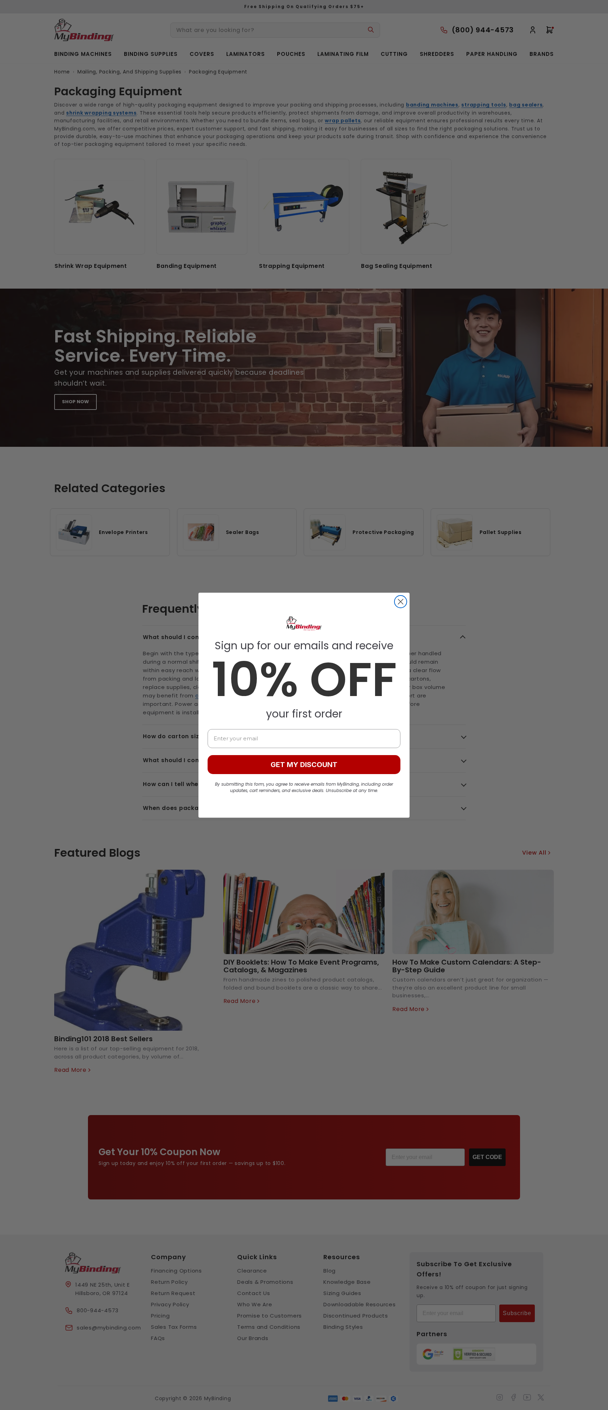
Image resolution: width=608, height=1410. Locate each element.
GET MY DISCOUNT (304, 764)
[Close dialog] (400, 601)
